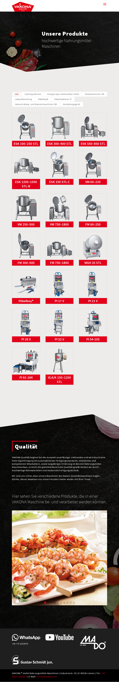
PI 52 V (59, 339)
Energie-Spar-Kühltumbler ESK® (63, 94)
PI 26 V (26, 339)
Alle (17, 94)
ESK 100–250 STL (26, 143)
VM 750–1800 (59, 224)
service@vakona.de (46, 676)
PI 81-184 (26, 377)
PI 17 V (59, 301)
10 (74, 603)
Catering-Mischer (33, 94)
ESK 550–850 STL (93, 143)
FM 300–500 (26, 263)
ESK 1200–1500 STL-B (26, 184)
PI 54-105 (93, 339)
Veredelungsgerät (71, 104)
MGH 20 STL (93, 263)
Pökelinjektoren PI (63, 99)
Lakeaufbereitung (23, 99)
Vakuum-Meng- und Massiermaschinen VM (36, 104)
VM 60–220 (93, 182)
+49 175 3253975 (20, 643)
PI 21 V (93, 301)
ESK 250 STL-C (59, 182)
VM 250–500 (26, 224)
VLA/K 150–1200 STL (59, 379)
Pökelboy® (43, 99)
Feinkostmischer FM (94, 94)
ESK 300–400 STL (59, 143)
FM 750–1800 (59, 263)
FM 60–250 (93, 224)
